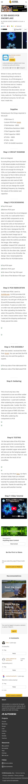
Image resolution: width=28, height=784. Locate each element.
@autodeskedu (8, 766)
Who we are (5, 755)
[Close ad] (25, 6)
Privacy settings (19, 775)
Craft (3, 729)
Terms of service (20, 773)
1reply (4, 690)
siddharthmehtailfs (11, 676)
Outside (4, 736)
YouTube (13, 68)
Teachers (4, 738)
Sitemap (4, 753)
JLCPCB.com (5, 294)
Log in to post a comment (14, 695)
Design (4, 726)
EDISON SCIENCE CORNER (10, 21)
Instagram (22, 68)
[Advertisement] (14, 8)
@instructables (8, 763)
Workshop (4, 724)
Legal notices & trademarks (10, 780)
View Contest (14, 544)
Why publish (5, 746)
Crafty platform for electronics (11, 659)
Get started (5, 748)
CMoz (7, 643)
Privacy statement (8, 775)
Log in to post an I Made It (14, 567)
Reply (14, 653)
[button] (2, 2)
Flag (5, 650)
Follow (12, 60)
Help (3, 751)
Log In (14, 631)
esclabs (7, 68)
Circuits (21, 21)
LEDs (2, 23)
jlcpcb (19, 122)
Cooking (4, 731)
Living (3, 733)
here (18, 474)
